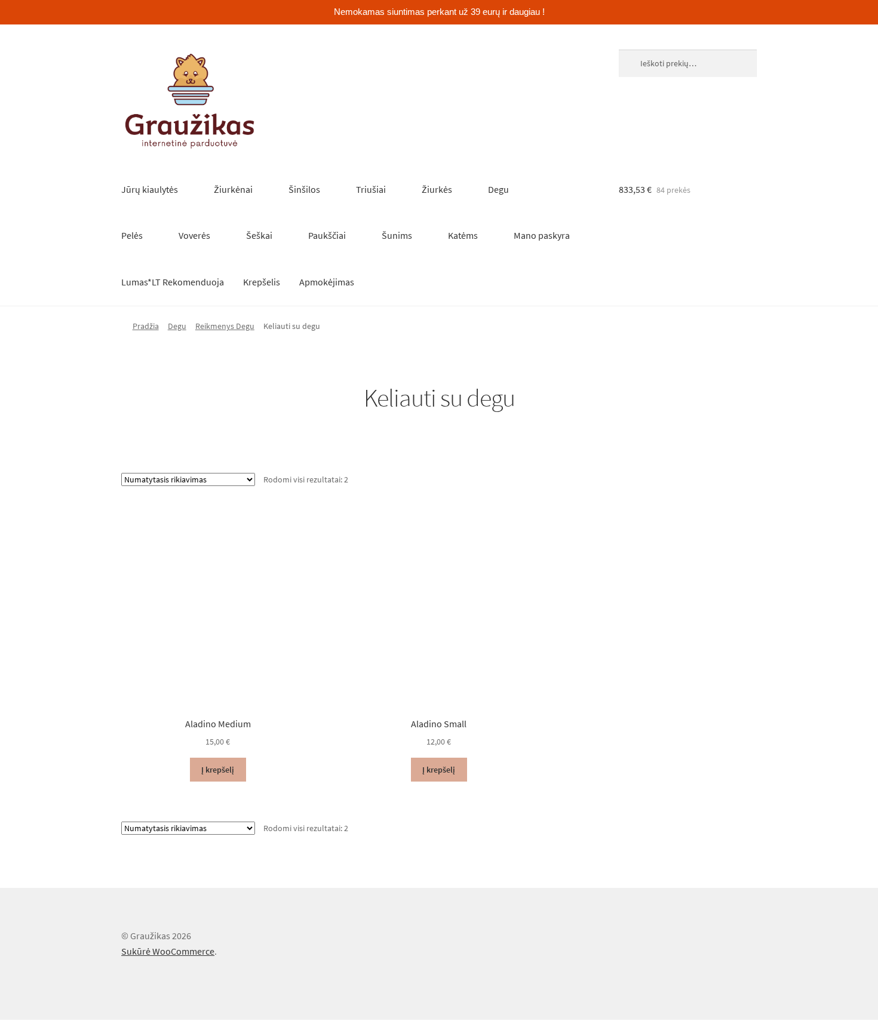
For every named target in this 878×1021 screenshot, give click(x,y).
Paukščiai (327, 235)
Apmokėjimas (326, 282)
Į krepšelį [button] (217, 769)
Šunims (397, 235)
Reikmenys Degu (224, 326)
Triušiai (371, 189)
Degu (498, 189)
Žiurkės (437, 189)
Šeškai (259, 235)
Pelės (132, 235)
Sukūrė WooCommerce (167, 951)
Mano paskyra (542, 235)
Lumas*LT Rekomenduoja (172, 282)
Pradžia (146, 326)
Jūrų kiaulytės (149, 189)
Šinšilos (304, 189)
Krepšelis (261, 282)
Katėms (463, 235)
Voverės (194, 235)
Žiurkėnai (233, 189)
